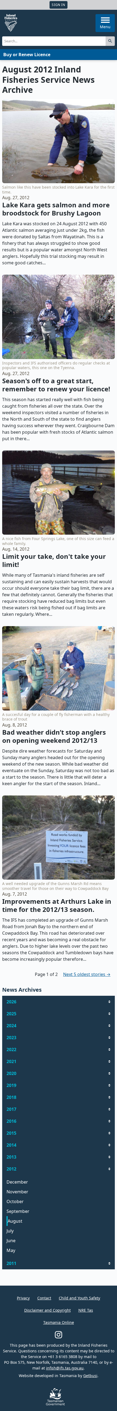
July (10, 1231)
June (11, 1241)
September (18, 1211)
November (17, 1192)
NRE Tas (85, 1310)
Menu (105, 26)
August (15, 1221)
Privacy (23, 1298)
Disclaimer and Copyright (47, 1310)
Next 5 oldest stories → (86, 974)
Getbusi (90, 1375)
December (17, 1182)
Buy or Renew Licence (26, 55)
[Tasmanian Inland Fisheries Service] (11, 22)
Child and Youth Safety (79, 1298)
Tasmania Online (58, 1322)
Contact (44, 1298)
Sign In (58, 4)
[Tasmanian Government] (55, 1403)
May (11, 1250)
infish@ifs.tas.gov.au (65, 1368)
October (15, 1201)
